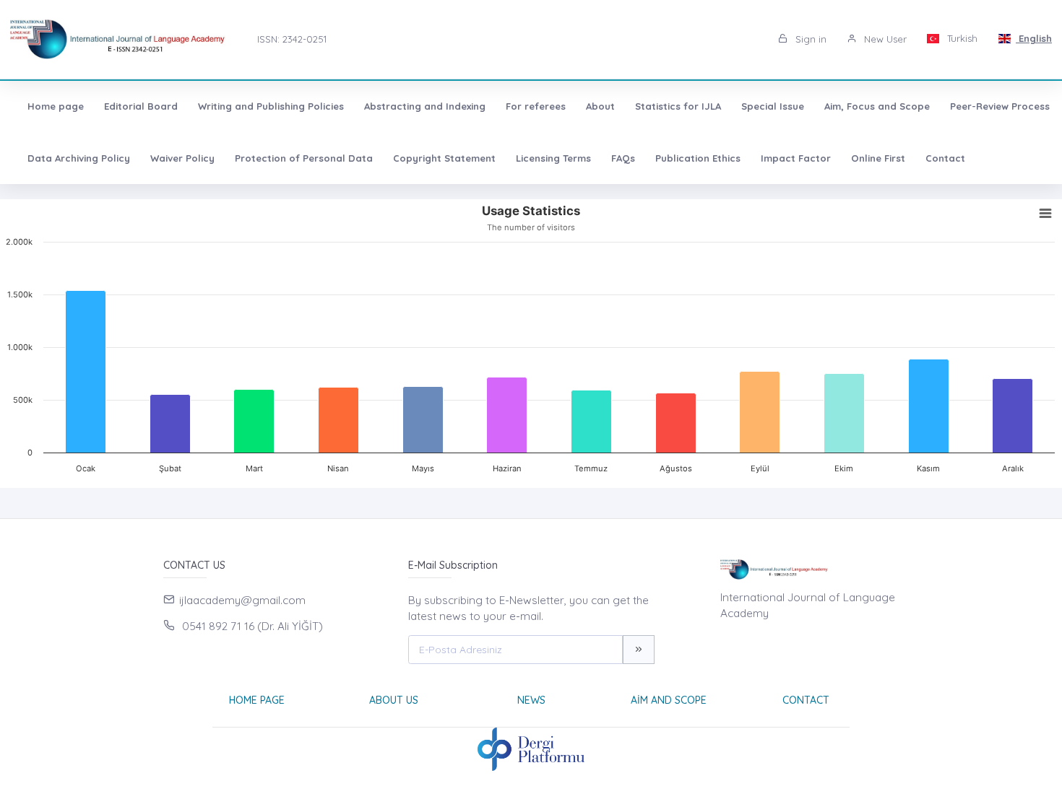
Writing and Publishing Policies (271, 106)
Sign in (809, 39)
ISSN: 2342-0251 (292, 39)
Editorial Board (141, 106)
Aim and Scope (669, 700)
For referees (536, 106)
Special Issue (772, 106)
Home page (55, 106)
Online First (878, 158)
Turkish (960, 38)
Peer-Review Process (1000, 106)
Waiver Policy (182, 158)
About (600, 106)
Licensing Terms (553, 158)
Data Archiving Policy (78, 158)
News (531, 700)
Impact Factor (796, 158)
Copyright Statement (444, 158)
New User (884, 39)
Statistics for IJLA (678, 106)
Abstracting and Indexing (424, 106)
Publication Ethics (698, 158)
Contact (945, 158)
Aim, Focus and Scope (877, 106)
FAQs (623, 158)
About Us (393, 700)
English (1034, 38)
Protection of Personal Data (304, 158)
